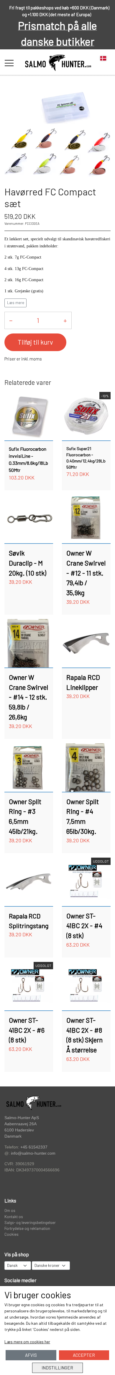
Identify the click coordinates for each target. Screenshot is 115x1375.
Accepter (84, 1355)
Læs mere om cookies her (27, 1341)
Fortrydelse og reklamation (27, 1228)
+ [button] (65, 320)
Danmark (13, 1136)
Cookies (11, 1234)
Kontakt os (13, 1216)
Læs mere (15, 302)
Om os (9, 1210)
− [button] (10, 320)
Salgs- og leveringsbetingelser (30, 1222)
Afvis (31, 1355)
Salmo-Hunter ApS (21, 1117)
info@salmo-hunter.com (33, 1153)
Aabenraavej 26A (20, 1124)
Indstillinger (57, 1367)
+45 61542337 (33, 1147)
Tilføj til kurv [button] (35, 342)
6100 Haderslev (19, 1130)
